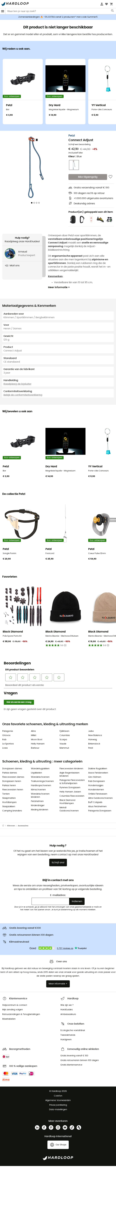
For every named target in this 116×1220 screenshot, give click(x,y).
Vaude (63, 744)
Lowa (5, 748)
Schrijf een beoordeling (79, 144)
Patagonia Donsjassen (99, 811)
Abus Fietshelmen (97, 807)
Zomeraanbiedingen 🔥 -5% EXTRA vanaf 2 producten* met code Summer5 (58, 17)
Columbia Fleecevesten (72, 796)
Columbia (65, 735)
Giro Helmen (94, 777)
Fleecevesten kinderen (71, 769)
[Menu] (2, 11)
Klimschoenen (38, 790)
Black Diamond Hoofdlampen (67, 801)
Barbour (35, 748)
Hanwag (92, 740)
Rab (4, 740)
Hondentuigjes (95, 785)
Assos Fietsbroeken (98, 773)
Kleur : (75, 156)
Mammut (64, 748)
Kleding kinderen (39, 810)
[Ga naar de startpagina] (4, 826)
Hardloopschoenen (41, 785)
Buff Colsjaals (95, 802)
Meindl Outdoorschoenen (69, 809)
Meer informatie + (59, 287)
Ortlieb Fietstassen (97, 794)
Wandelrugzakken (40, 769)
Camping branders (12, 811)
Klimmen (11, 826)
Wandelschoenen (40, 777)
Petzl (71, 135)
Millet (33, 735)
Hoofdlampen (9, 802)
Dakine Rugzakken (97, 769)
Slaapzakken (8, 807)
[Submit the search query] (112, 11)
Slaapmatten (9, 798)
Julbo (91, 731)
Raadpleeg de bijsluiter (17, 384)
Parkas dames (9, 773)
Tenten (6, 794)
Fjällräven (64, 731)
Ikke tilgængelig (87, 177)
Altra (33, 731)
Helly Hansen (38, 744)
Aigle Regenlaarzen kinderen (69, 774)
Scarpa (63, 740)
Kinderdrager (37, 805)
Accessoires (23, 826)
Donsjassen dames (12, 769)
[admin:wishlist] (110, 177)
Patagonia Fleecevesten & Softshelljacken (72, 781)
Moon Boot (36, 740)
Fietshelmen (37, 801)
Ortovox (6, 735)
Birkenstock (94, 744)
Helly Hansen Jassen (70, 792)
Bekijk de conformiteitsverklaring (22, 395)
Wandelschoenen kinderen (40, 795)
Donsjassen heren (11, 781)
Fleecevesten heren (12, 790)
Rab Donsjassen (96, 781)
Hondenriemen (96, 790)
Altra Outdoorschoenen (100, 798)
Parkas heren (9, 785)
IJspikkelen (36, 773)
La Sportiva (8, 744)
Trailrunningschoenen (42, 781)
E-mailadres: (58, 895)
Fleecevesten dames (13, 777)
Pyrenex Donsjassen (70, 788)
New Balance (95, 735)
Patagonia (7, 731)
